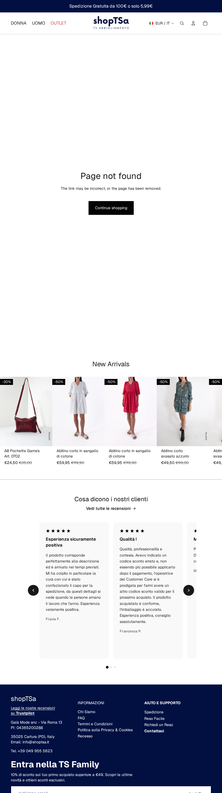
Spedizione (154, 712)
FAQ (81, 718)
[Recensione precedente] (33, 590)
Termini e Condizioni (95, 723)
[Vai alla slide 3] (115, 667)
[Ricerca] (182, 23)
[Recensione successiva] (188, 590)
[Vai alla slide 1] (107, 667)
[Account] (193, 23)
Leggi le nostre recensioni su (33, 711)
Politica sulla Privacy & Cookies (105, 729)
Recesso (85, 736)
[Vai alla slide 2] (111, 667)
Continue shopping (111, 207)
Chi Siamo (86, 711)
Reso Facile (154, 718)
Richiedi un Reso (158, 724)
